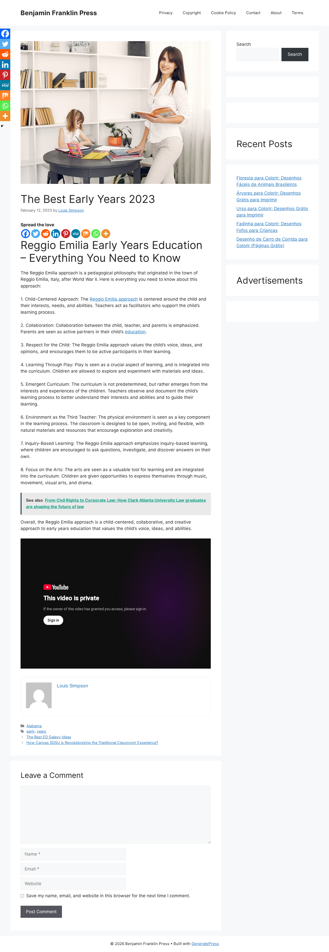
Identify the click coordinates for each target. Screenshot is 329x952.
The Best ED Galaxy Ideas (48, 737)
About (276, 12)
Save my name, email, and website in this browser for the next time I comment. (108, 895)
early (30, 731)
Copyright (192, 12)
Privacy (165, 12)
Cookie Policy (223, 12)
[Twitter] (35, 233)
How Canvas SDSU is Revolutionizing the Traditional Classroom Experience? (92, 742)
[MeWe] (75, 233)
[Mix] (85, 233)
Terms (297, 12)
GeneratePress (205, 943)
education (135, 331)
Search (243, 44)
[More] (105, 233)
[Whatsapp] (95, 233)
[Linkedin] (55, 233)
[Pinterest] (65, 233)
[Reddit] (45, 233)
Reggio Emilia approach (114, 299)
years (41, 731)
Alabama (34, 726)
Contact (253, 12)
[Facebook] (25, 233)
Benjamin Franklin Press (59, 13)
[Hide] (2, 126)
